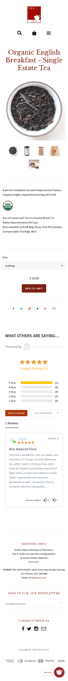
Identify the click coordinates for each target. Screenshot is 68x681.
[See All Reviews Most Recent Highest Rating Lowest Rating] (47, 413)
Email (54, 308)
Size (5, 257)
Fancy (37, 308)
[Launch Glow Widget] (59, 672)
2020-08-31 (53, 438)
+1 (45, 308)
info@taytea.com (37, 577)
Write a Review (16, 413)
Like (13, 308)
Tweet (21, 308)
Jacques (22, 438)
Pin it (29, 308)
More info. (34, 561)
